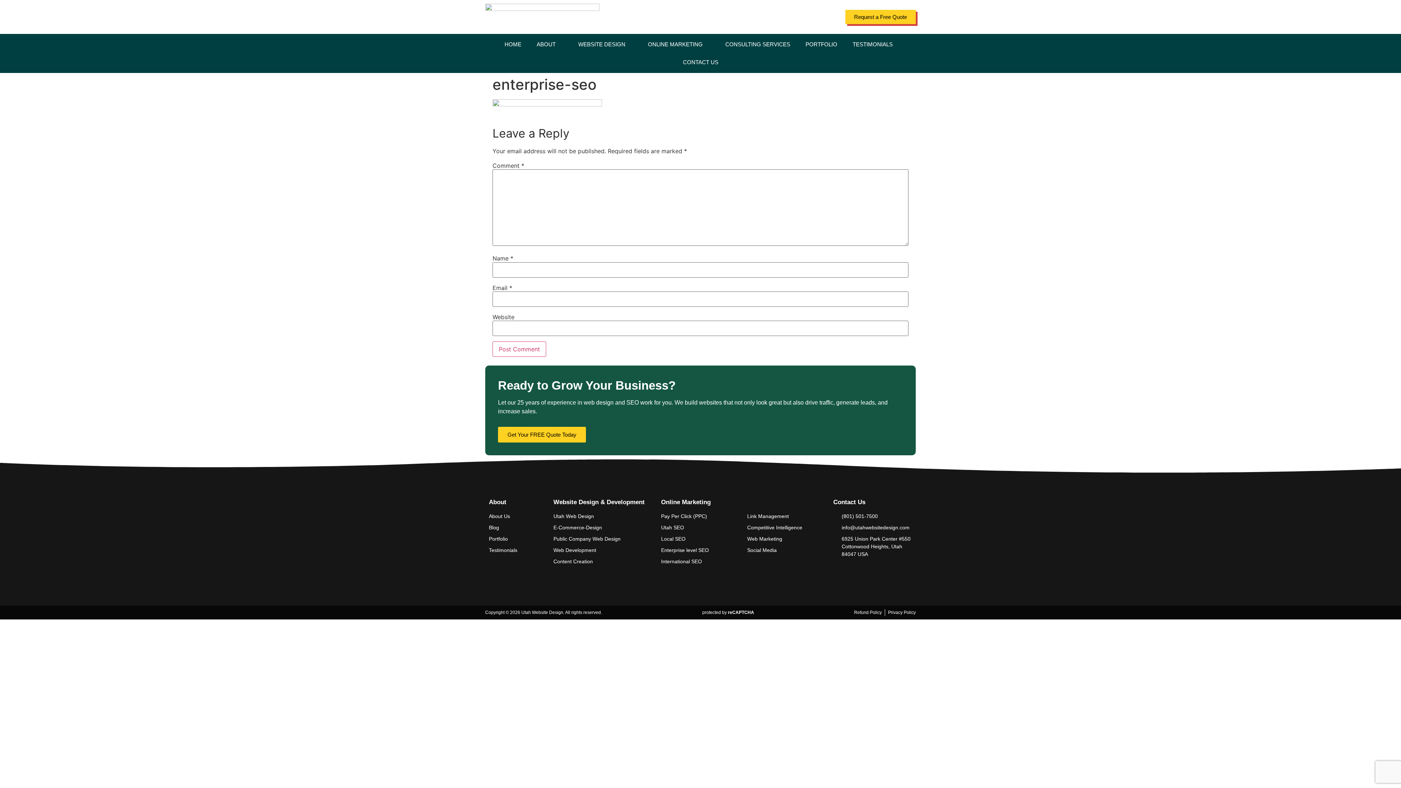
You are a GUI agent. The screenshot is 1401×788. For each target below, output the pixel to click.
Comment (508, 166)
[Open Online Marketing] (707, 44)
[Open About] (560, 44)
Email (502, 288)
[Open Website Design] (630, 44)
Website (503, 317)
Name (503, 258)
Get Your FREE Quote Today (541, 435)
